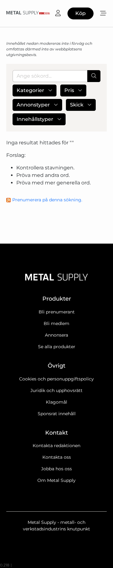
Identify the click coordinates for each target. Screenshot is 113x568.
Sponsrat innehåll (57, 413)
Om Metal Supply (56, 480)
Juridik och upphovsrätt (56, 390)
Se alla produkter (56, 346)
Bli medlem (56, 323)
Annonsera (56, 335)
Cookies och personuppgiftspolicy (56, 379)
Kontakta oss (56, 457)
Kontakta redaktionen (56, 445)
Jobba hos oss (56, 469)
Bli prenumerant (57, 312)
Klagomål (56, 402)
